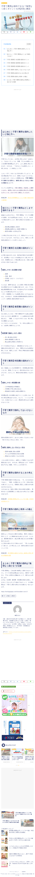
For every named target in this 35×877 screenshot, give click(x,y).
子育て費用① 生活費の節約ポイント (18, 59)
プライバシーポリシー (14, 871)
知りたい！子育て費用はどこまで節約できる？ (18, 55)
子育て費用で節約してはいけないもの (18, 69)
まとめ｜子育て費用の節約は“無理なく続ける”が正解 (19, 81)
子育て (4, 595)
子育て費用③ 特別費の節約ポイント (18, 66)
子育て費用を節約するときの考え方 (18, 73)
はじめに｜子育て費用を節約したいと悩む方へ (18, 50)
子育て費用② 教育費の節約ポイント (18, 63)
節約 (9, 595)
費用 (14, 595)
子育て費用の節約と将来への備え (17, 76)
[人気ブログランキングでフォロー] (8, 687)
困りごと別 (4, 3)
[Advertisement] (17, 108)
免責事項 (24, 871)
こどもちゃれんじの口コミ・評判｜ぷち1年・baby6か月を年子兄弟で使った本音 (21, 863)
